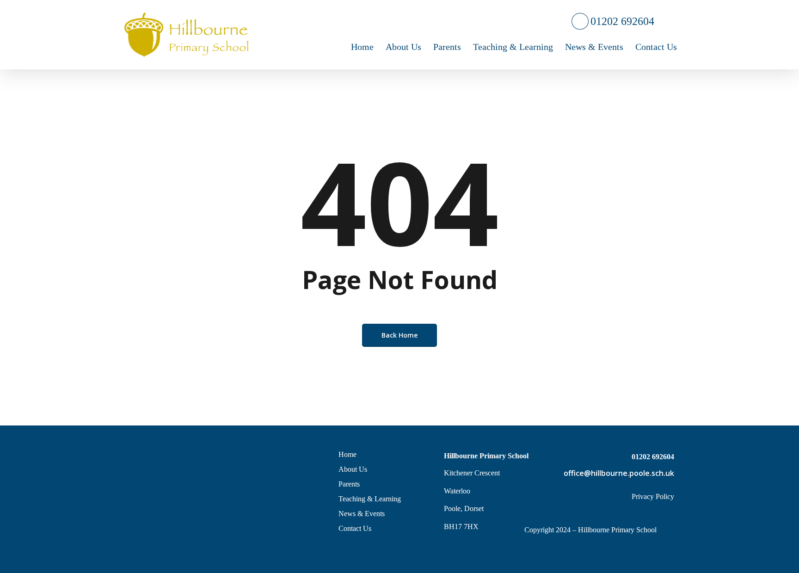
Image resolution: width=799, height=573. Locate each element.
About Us (352, 469)
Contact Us (354, 528)
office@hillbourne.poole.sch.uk (619, 473)
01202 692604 (621, 21)
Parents (349, 484)
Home (347, 454)
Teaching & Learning (369, 499)
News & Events (361, 514)
